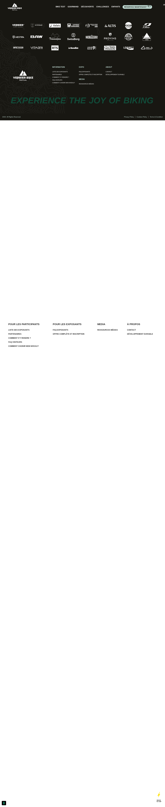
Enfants (115, 7)
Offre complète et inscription (90, 74)
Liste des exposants (60, 72)
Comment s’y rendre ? (60, 77)
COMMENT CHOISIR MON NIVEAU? (63, 83)
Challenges (102, 7)
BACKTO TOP (158, 800)
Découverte (87, 7)
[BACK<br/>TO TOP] (158, 794)
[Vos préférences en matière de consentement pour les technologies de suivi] (4, 803)
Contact (109, 72)
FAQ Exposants (84, 72)
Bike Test (60, 7)
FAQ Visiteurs (57, 80)
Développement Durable (115, 74)
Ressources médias (86, 84)
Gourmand (73, 7)
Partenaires (57, 74)
